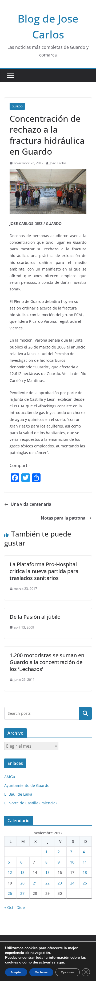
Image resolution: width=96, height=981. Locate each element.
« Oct (8, 907)
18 (85, 872)
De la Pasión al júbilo (35, 616)
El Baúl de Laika (18, 794)
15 (47, 872)
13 (22, 872)
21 (35, 883)
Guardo (17, 106)
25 (85, 883)
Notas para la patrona (63, 518)
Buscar (85, 713)
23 (60, 883)
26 (10, 893)
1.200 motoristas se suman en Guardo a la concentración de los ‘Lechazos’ (47, 662)
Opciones (67, 972)
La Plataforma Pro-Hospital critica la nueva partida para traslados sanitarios (44, 571)
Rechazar (41, 972)
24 (72, 883)
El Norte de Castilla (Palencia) (30, 802)
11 (85, 862)
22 (47, 883)
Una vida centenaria (31, 504)
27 (22, 893)
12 (10, 872)
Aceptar (16, 972)
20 (22, 883)
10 (72, 862)
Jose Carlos (58, 163)
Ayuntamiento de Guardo (26, 785)
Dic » (21, 907)
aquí (60, 962)
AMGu (9, 776)
